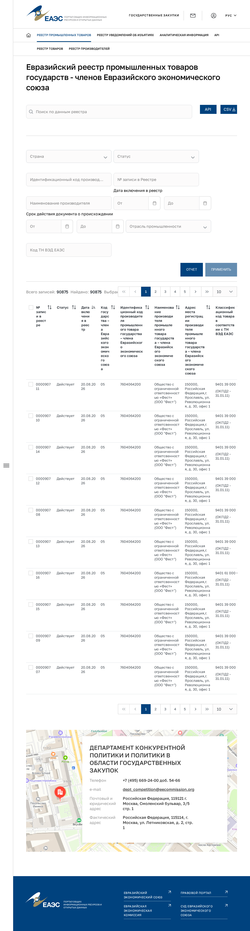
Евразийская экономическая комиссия (138, 910)
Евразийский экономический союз (143, 895)
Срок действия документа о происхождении (69, 214)
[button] (231, 292)
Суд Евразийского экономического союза (197, 910)
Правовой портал (196, 893)
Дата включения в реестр (138, 190)
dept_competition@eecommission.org (158, 789)
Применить (221, 269)
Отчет (191, 269)
